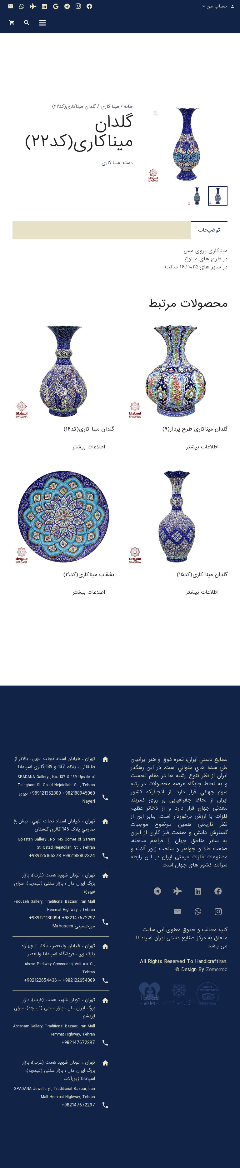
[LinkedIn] (44, 6)
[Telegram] (66, 6)
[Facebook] (89, 6)
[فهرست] (42, 23)
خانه (128, 106)
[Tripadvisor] (33, 6)
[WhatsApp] (22, 6)
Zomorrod (217, 970)
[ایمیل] (10, 6)
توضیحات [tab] (209, 230)
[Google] (55, 6)
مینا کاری (110, 106)
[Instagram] (78, 6)
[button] (156, 113)
